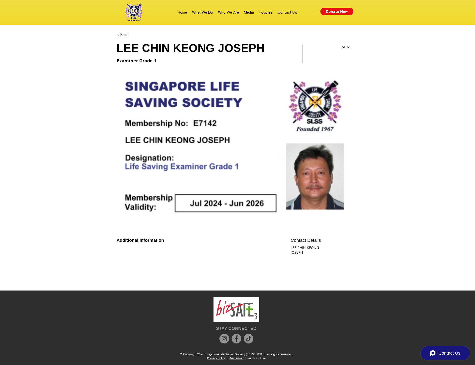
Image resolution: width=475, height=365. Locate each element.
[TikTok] (248, 338)
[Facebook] (236, 338)
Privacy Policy (216, 358)
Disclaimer (236, 358)
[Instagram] (224, 338)
